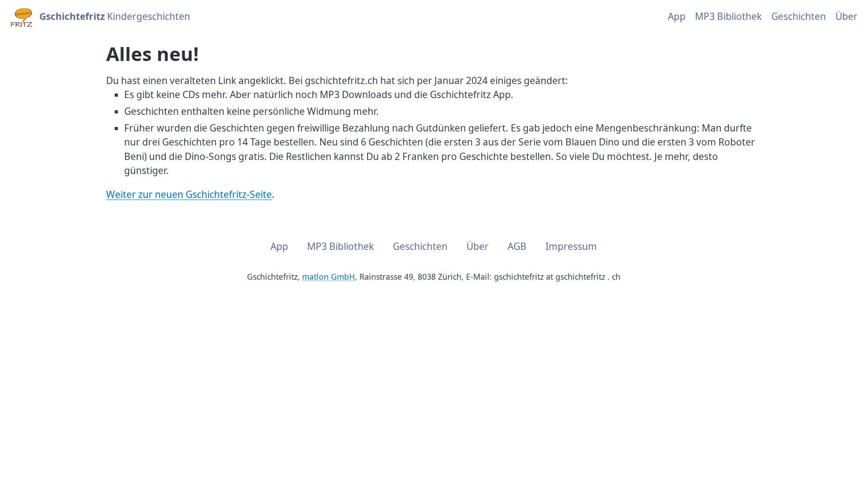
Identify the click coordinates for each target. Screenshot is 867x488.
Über (846, 16)
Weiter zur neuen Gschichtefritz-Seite (189, 194)
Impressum (571, 246)
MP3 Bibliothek (728, 16)
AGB (517, 246)
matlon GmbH (328, 276)
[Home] (20, 16)
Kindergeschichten (114, 16)
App (676, 16)
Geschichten (798, 16)
